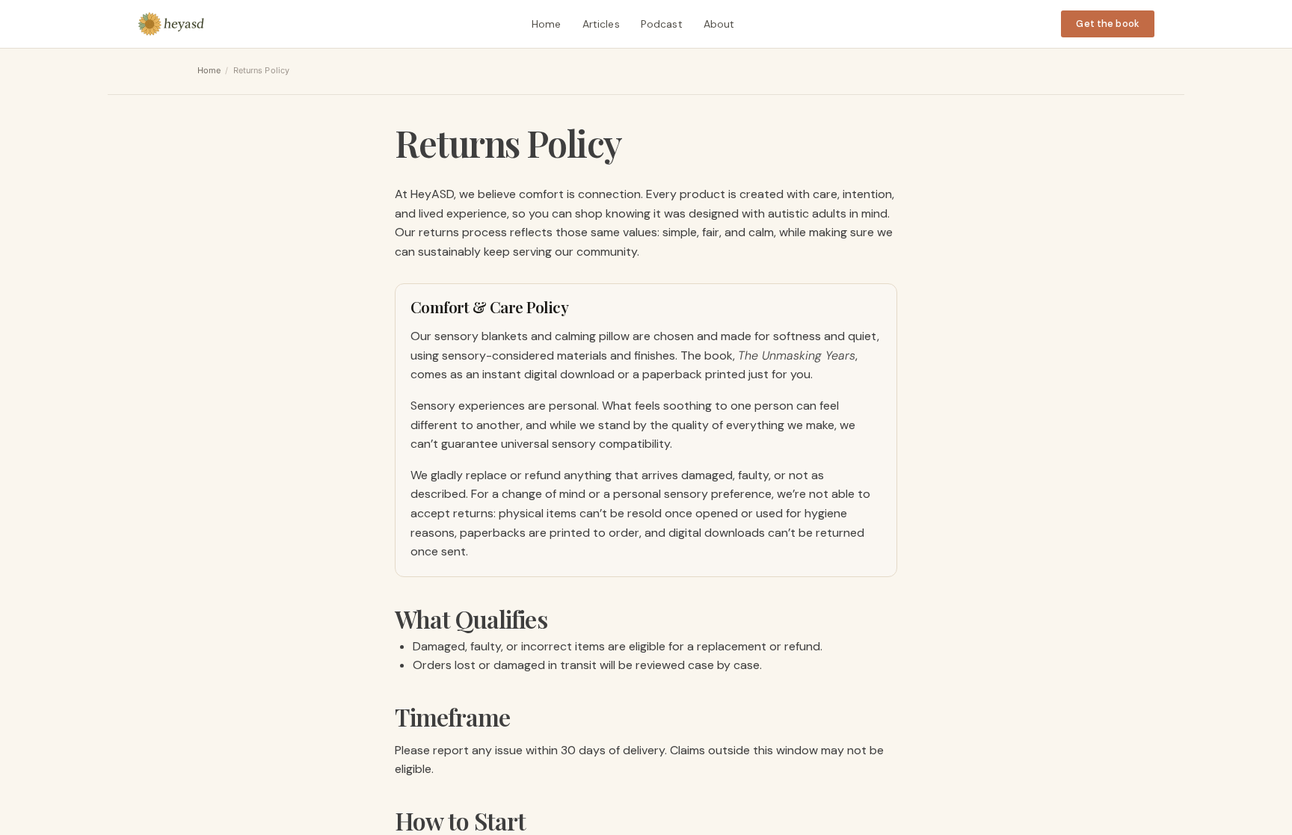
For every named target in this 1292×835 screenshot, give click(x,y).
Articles (601, 24)
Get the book (1107, 23)
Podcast (662, 24)
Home (547, 24)
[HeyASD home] (171, 24)
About (719, 24)
